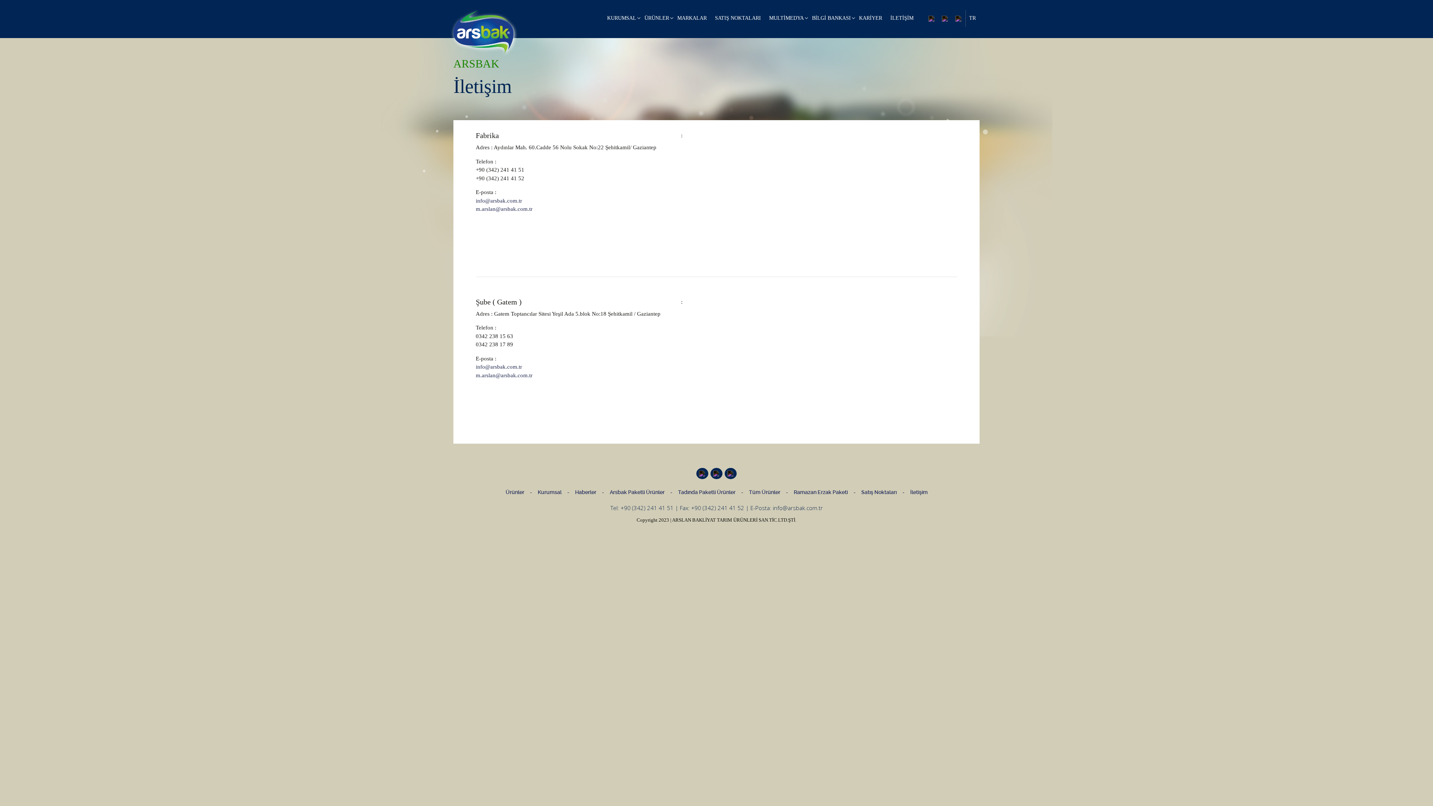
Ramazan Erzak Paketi (821, 492)
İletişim (919, 492)
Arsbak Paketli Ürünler (637, 492)
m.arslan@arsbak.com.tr (504, 209)
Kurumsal (550, 492)
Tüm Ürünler (764, 492)
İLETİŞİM (902, 18)
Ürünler (515, 492)
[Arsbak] (483, 32)
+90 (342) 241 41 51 (647, 508)
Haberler (585, 492)
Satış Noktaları (879, 492)
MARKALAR (692, 18)
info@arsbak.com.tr (499, 201)
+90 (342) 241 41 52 (717, 508)
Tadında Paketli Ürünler (707, 492)
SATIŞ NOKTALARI (738, 18)
